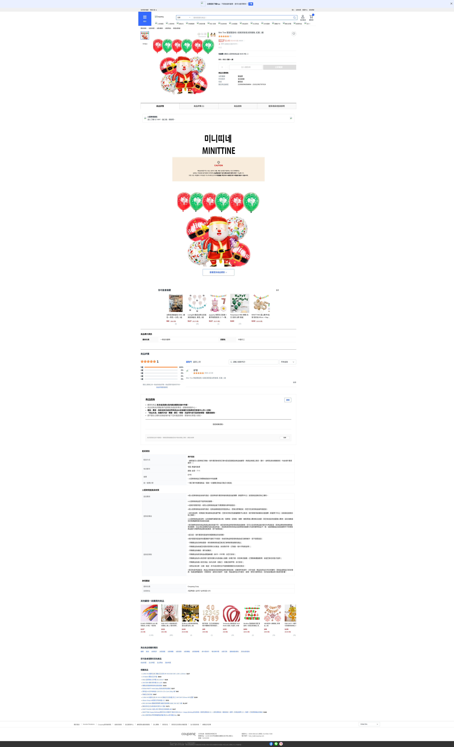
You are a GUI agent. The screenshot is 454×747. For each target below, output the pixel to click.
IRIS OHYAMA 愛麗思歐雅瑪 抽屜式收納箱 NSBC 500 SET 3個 (162, 703)
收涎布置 (143, 663)
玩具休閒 (151, 28)
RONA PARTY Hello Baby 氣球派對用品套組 (156, 688)
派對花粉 (224, 651)
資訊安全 (165, 724)
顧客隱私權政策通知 (143, 724)
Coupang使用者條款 (104, 724)
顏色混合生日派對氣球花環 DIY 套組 (153, 706)
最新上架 (197, 362)
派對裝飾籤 (195, 651)
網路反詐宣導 (206, 724)
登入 (293, 10)
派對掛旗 (178, 651)
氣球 (147, 651)
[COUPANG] (188, 735)
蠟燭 (142, 651)
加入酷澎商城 (194, 724)
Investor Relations (89, 724)
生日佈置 (152, 663)
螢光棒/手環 (215, 651)
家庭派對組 (176, 28)
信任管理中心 (129, 724)
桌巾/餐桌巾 (205, 651)
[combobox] (287, 362)
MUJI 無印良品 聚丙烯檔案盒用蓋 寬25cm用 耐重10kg (159, 715)
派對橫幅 (187, 651)
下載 (250, 4)
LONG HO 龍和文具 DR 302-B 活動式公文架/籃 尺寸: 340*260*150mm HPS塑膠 (167, 697)
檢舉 (285, 437)
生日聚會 (160, 663)
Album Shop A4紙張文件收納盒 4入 (153, 700)
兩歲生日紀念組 (147, 694)
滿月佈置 (168, 663)
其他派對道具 (245, 651)
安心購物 (156, 724)
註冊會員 (298, 10)
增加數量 (227, 68)
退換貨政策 (118, 724)
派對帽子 (154, 651)
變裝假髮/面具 (234, 651)
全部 (178, 17)
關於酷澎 (77, 724)
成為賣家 (311, 10)
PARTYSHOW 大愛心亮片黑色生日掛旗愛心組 (157, 709)
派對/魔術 (160, 28)
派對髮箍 (162, 651)
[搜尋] (294, 17)
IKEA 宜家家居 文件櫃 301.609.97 (153, 680)
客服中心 (305, 10)
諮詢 (288, 400)
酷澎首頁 (143, 28)
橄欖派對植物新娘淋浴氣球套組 (152, 685)
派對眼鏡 (170, 651)
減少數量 (227, 66)
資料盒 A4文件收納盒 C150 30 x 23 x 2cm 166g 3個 (158, 691)
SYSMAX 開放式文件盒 (149, 677)
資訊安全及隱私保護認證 (179, 724)
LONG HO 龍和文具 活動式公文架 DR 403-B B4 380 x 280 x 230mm (164, 674)
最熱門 (189, 362)
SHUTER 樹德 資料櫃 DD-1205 (152, 683)
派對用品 (168, 28)
